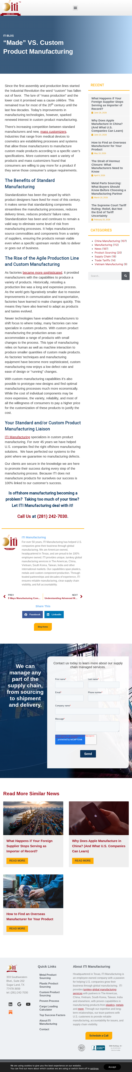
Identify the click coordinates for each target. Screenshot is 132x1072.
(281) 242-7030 (52, 516)
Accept (112, 1067)
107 (124, 241)
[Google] (19, 1004)
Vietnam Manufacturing (109, 264)
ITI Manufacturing (17, 437)
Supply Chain (103, 256)
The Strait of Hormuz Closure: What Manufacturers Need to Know (107, 166)
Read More (17, 860)
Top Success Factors (52, 1015)
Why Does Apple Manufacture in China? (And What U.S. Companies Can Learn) (107, 126)
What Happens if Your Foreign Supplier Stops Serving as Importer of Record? (107, 103)
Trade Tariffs (102, 260)
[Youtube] (28, 1004)
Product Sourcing (105, 252)
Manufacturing (103, 244)
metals (119, 1005)
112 (116, 244)
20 (119, 252)
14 (113, 260)
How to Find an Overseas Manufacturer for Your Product (108, 146)
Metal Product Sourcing (47, 976)
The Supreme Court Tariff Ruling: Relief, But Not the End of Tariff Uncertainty (108, 210)
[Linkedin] (10, 1004)
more (81, 1008)
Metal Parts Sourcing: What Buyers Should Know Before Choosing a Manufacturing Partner (108, 188)
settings (94, 1068)
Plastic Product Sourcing (48, 985)
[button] (75, 7)
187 (105, 248)
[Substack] (10, 1012)
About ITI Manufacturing (48, 1022)
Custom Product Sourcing (49, 994)
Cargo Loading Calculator (48, 1008)
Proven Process (49, 1001)
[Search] (126, 276)
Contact (44, 1029)
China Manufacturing (107, 241)
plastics (110, 1005)
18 (114, 256)
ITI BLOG (8, 35)
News (98, 248)
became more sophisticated (42, 272)
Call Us (24, 516)
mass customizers (53, 131)
